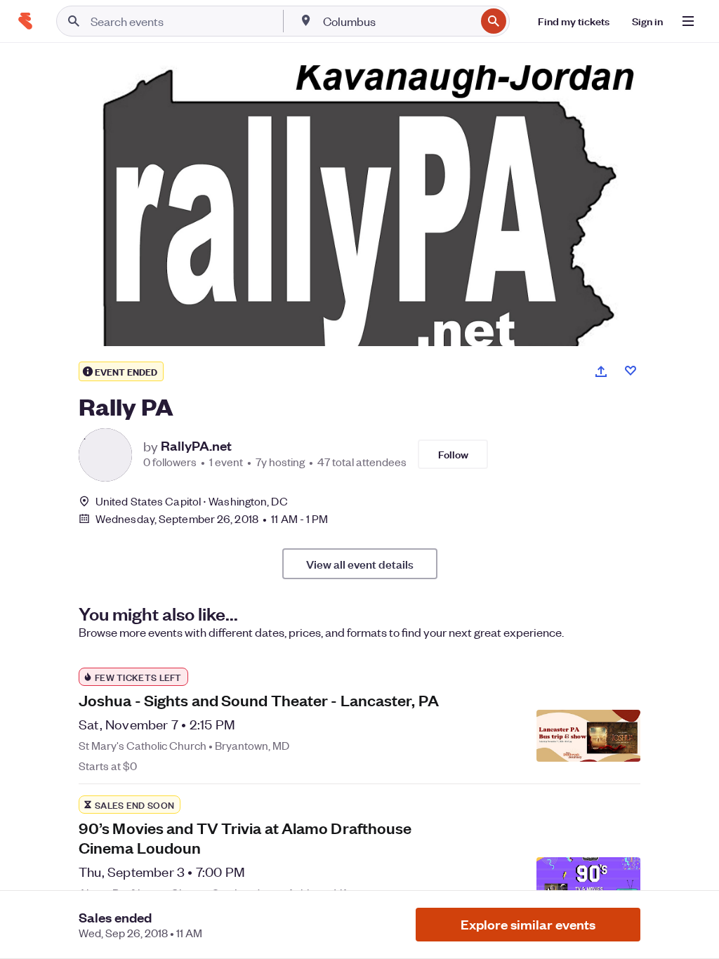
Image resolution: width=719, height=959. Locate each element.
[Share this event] (601, 371)
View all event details (360, 563)
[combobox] (398, 21)
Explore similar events (528, 924)
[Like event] (630, 371)
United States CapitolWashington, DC (191, 501)
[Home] (25, 21)
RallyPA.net (196, 445)
